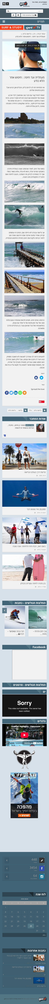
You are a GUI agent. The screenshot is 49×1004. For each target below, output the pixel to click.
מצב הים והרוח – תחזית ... (40, 633)
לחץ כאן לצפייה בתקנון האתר (30, 999)
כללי (43, 45)
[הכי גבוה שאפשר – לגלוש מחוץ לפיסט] (15, 617)
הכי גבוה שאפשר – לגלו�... (15, 633)
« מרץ (44, 935)
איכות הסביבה (40, 963)
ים (34, 34)
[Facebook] (7, 393)
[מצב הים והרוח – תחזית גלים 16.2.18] (38, 617)
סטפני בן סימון (20, 45)
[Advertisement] (30, 834)
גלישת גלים (27, 34)
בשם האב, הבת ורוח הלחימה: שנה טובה (29, 546)
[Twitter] (11, 393)
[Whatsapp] (20, 393)
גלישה (20, 410)
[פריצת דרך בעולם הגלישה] (24, 456)
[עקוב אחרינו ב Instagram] (4, 3)
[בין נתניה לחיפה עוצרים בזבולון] (24, 567)
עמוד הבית (41, 34)
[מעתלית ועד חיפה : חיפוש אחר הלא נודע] (24, 56)
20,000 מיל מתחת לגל (36, 509)
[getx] (24, 4)
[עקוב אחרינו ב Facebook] (7, 3)
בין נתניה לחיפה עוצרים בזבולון (33, 583)
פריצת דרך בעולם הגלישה (35, 472)
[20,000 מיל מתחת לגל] (24, 493)
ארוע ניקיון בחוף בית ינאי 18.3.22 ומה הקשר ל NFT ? (19, 956)
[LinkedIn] (16, 393)
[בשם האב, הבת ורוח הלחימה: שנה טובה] (24, 530)
